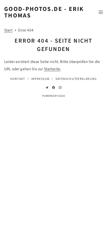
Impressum (40, 79)
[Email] (46, 87)
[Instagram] (60, 87)
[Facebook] (53, 87)
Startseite (52, 69)
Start (8, 30)
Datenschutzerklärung (76, 79)
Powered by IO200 (53, 96)
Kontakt (17, 79)
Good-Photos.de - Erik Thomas (44, 12)
